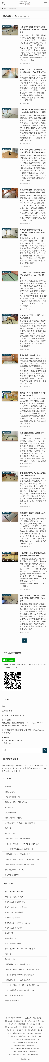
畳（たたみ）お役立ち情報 (15, 902)
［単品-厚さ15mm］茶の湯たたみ (17, 838)
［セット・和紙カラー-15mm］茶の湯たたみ (22, 844)
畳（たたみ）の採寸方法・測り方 (17, 923)
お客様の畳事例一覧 (12, 797)
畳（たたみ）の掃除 (12, 917)
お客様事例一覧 (11, 813)
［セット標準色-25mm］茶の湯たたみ (19, 864)
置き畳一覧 (9, 807)
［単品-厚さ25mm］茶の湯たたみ (17, 854)
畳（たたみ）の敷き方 (13, 928)
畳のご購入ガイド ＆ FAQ (14, 870)
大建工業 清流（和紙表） (15, 897)
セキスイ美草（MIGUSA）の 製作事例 (20, 823)
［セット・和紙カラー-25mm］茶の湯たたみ (22, 859)
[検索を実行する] (45, 750)
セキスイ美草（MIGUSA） (15, 892)
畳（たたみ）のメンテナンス (16, 907)
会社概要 (8, 787)
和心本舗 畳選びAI (12, 875)
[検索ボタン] (3, 3)
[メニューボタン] (45, 3)
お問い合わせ (10, 792)
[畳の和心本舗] (24, 3)
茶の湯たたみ (10, 833)
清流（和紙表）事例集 (13, 818)
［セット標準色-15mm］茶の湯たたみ (19, 849)
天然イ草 (9, 828)
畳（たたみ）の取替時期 (14, 912)
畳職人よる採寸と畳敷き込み (16, 802)
